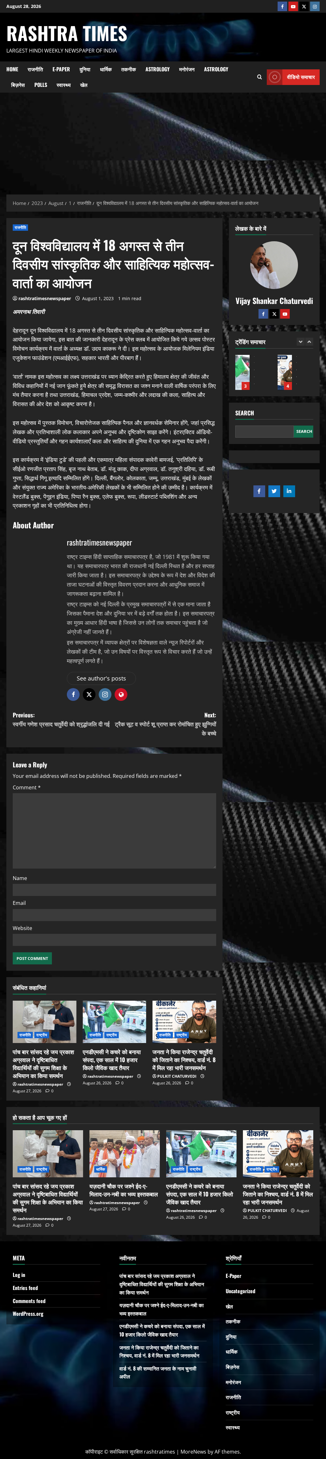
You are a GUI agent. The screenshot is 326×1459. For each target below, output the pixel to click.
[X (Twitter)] (304, 6)
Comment (27, 787)
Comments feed (29, 1301)
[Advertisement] (163, 140)
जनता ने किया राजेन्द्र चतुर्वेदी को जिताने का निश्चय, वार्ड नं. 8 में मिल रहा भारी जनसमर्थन (184, 1059)
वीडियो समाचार (301, 77)
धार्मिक (106, 69)
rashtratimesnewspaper (44, 298)
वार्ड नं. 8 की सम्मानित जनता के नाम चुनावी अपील (285, 372)
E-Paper (61, 69)
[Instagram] (315, 6)
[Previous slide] (301, 342)
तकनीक (128, 69)
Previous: (61, 719)
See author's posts (101, 678)
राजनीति (35, 69)
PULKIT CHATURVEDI (176, 1076)
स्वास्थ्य (64, 84)
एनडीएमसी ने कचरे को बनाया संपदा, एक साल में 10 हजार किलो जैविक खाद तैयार (112, 1059)
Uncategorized (240, 1291)
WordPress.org (28, 1313)
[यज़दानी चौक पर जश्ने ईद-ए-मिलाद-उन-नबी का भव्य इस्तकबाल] (124, 1153)
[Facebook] (282, 6)
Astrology (157, 69)
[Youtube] (293, 6)
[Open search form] (259, 77)
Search (244, 413)
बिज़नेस (18, 84)
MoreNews (193, 1451)
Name (20, 878)
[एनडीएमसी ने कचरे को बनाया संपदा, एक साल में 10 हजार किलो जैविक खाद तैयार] (114, 1022)
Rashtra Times (66, 32)
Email (19, 902)
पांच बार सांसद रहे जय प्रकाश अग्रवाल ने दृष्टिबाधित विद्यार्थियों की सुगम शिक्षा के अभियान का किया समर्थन (43, 1063)
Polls (40, 84)
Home (12, 69)
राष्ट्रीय (41, 1035)
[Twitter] (274, 314)
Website (22, 928)
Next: (165, 724)
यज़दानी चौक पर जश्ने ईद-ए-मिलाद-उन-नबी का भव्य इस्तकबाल (123, 1190)
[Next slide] (309, 342)
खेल (84, 84)
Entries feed (25, 1288)
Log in (19, 1275)
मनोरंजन (187, 69)
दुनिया (85, 69)
